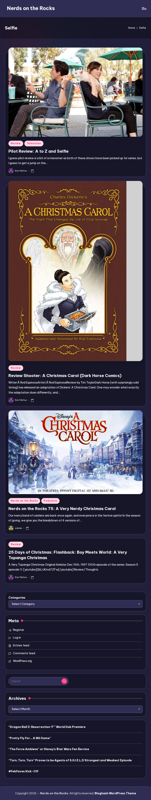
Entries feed (21, 645)
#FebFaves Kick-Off (23, 771)
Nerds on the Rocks (31, 8)
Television (34, 143)
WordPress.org (22, 661)
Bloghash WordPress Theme (115, 793)
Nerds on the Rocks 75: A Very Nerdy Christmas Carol (62, 508)
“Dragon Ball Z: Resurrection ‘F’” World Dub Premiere (47, 727)
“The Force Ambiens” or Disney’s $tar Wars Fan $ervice (48, 749)
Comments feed (24, 653)
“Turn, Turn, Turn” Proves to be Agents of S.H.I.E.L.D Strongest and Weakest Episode (70, 760)
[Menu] (144, 8)
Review (16, 143)
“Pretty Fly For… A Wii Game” (29, 738)
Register (18, 630)
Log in (17, 637)
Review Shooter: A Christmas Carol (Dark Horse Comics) (65, 375)
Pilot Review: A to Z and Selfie (38, 151)
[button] (64, 681)
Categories (16, 597)
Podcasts (50, 500)
